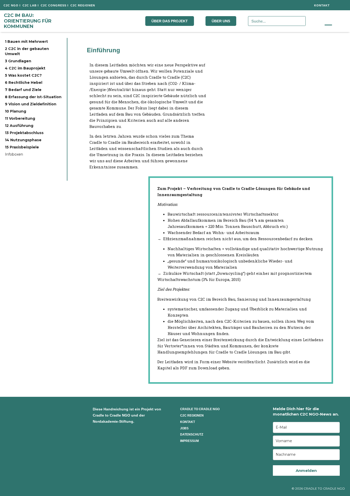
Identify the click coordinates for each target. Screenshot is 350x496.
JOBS (184, 428)
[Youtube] (291, 5)
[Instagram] (269, 5)
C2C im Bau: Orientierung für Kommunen (28, 21)
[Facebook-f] (257, 5)
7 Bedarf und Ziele (23, 89)
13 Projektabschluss (24, 132)
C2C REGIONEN (192, 415)
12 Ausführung (19, 125)
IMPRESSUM (189, 441)
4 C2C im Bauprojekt (25, 68)
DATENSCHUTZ (191, 434)
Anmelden (306, 470)
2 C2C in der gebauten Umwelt (27, 51)
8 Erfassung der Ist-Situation (33, 97)
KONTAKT (187, 422)
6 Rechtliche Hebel (23, 82)
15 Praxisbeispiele (22, 147)
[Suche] (300, 21)
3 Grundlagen (18, 61)
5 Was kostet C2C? (23, 75)
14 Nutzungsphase (23, 140)
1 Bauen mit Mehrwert (26, 41)
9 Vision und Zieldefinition (30, 104)
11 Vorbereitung (20, 118)
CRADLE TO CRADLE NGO (200, 409)
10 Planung (15, 111)
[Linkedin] (280, 5)
